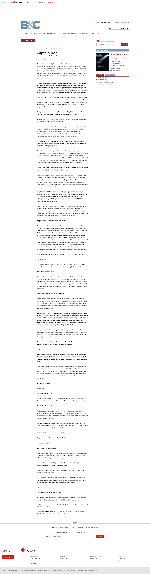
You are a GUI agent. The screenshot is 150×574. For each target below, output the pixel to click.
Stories (33, 561)
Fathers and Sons (102, 79)
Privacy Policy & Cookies (96, 556)
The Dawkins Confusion (104, 78)
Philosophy (72, 34)
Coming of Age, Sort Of (118, 65)
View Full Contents (115, 68)
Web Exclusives (106, 22)
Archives (96, 22)
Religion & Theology (87, 34)
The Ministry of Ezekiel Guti (105, 84)
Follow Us (63, 561)
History (42, 34)
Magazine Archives (115, 70)
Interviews (51, 34)
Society (34, 34)
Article (28, 40)
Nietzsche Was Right (103, 81)
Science (100, 34)
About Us (29, 2)
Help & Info (95, 527)
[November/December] (102, 62)
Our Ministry (34, 556)
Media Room (63, 558)
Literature (62, 34)
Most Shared (109, 75)
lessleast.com (47, 506)
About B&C (125, 22)
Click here (40, 514)
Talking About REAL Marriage (105, 82)
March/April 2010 (41, 59)
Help (120, 556)
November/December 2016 (118, 54)
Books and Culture (57, 527)
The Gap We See (36, 558)
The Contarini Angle (117, 63)
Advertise (92, 561)
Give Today (8, 557)
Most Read (100, 75)
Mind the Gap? (116, 61)
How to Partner (35, 563)
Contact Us (88, 527)
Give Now (51, 2)
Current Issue (102, 50)
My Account (80, 527)
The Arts (25, 34)
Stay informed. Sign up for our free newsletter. (75, 532)
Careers (62, 556)
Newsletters (40, 2)
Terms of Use (93, 558)
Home (66, 527)
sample (112, 41)
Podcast (116, 22)
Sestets (53, 463)
